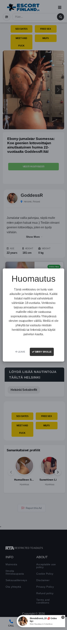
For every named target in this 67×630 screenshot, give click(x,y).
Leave (21, 352)
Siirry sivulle (43, 352)
